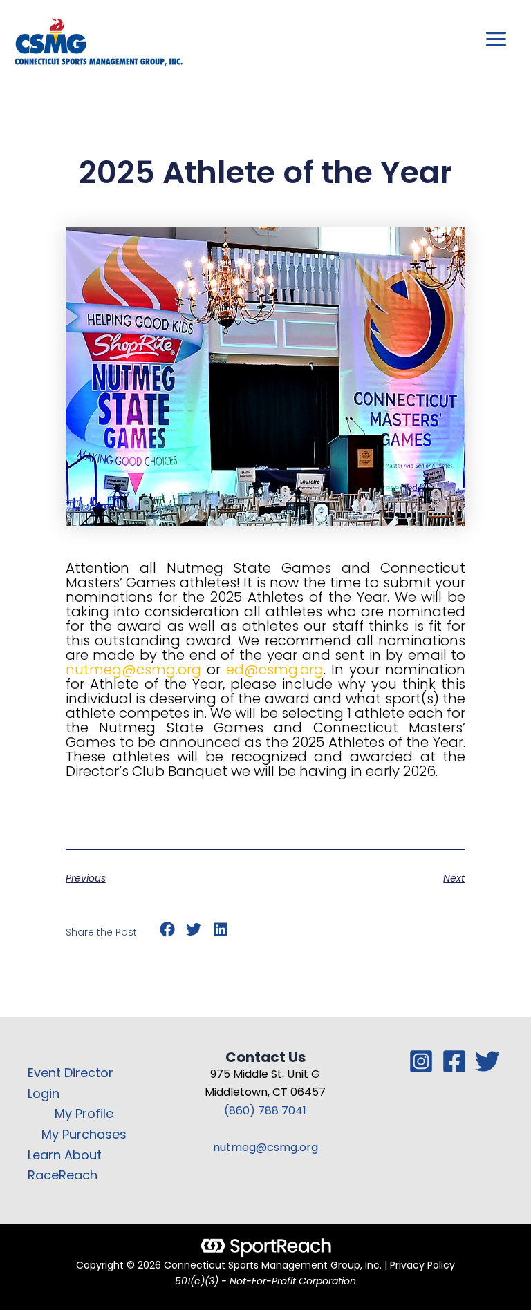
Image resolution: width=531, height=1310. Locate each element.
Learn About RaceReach (65, 1165)
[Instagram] (421, 1061)
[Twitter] (487, 1061)
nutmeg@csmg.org (265, 1147)
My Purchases (84, 1134)
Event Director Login (70, 1083)
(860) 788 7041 (265, 1111)
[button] (168, 930)
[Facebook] (454, 1061)
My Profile (84, 1113)
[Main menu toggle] (497, 39)
